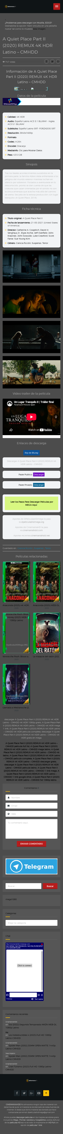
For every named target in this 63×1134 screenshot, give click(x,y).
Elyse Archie (27, 233)
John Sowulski (24, 236)
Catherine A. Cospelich (28, 230)
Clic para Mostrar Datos (30, 150)
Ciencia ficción (23, 243)
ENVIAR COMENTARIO (31, 843)
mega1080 (11, 899)
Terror (45, 243)
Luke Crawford (40, 236)
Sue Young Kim (22, 238)
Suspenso (36, 243)
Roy (7, 1032)
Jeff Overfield (40, 233)
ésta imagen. (39, 29)
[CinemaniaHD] (10, 3)
